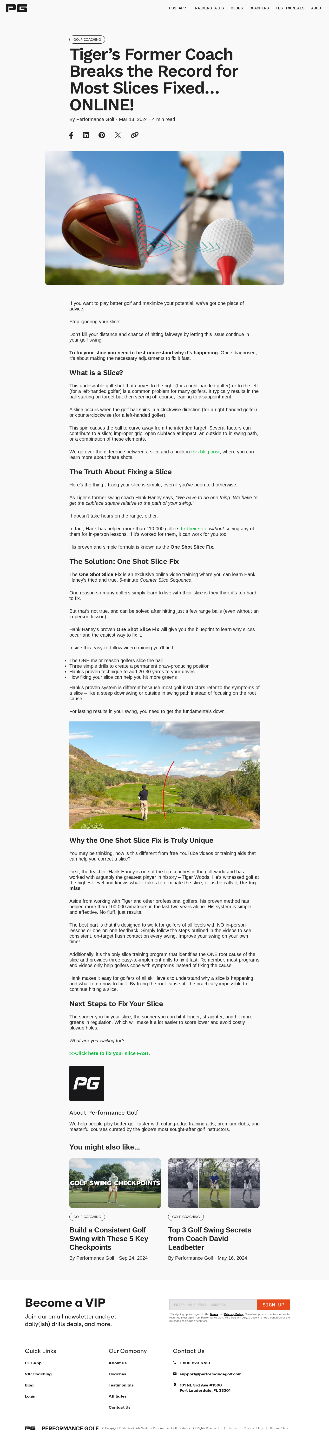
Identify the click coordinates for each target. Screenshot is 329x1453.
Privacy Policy (233, 1314)
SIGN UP (273, 1305)
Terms (214, 1314)
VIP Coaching (38, 1374)
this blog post (205, 451)
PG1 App (177, 8)
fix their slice (194, 528)
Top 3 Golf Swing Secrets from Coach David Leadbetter (209, 1238)
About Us (118, 1362)
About (317, 8)
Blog (29, 1385)
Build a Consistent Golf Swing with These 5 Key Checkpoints (108, 1238)
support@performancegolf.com (211, 1374)
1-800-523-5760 (195, 1362)
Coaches (117, 1374)
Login (30, 1396)
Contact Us (120, 1407)
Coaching (259, 8)
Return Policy (279, 1428)
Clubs (237, 8)
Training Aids (208, 8)
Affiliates (118, 1396)
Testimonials (290, 8)
